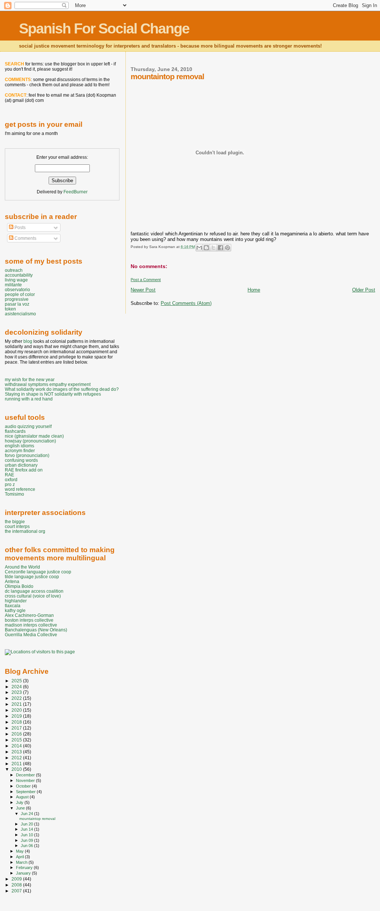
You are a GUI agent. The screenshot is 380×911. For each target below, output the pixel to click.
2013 (17, 751)
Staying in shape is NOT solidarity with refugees (53, 394)
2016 (17, 733)
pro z (10, 484)
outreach (14, 270)
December (26, 775)
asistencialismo (20, 313)
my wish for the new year (30, 379)
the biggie (15, 521)
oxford (11, 479)
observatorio (17, 289)
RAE (9, 474)
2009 (17, 878)
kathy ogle (15, 610)
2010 (17, 769)
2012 (17, 757)
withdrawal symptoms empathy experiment (48, 384)
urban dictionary (21, 465)
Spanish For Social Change (104, 28)
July (20, 802)
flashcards (15, 431)
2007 (17, 890)
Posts (19, 227)
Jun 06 (27, 845)
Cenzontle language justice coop (38, 571)
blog (27, 341)
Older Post (363, 290)
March (22, 862)
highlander (16, 600)
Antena (12, 581)
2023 (17, 692)
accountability (19, 275)
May (20, 851)
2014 (17, 745)
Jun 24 (27, 813)
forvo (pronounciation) (27, 455)
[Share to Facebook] (220, 247)
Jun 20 (27, 824)
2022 (17, 698)
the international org (25, 531)
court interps (17, 526)
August (23, 797)
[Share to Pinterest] (227, 247)
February (25, 867)
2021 (17, 704)
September (26, 791)
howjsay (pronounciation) (30, 440)
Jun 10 (27, 835)
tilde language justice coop (32, 576)
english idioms (19, 445)
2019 (17, 716)
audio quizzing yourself (28, 426)
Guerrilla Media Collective (31, 634)
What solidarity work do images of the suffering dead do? (62, 389)
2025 (17, 680)
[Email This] (199, 247)
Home (254, 290)
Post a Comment (146, 279)
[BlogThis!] (206, 247)
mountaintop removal (37, 819)
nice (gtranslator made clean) (34, 436)
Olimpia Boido (19, 586)
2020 (17, 710)
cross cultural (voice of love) (33, 595)
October (24, 786)
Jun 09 (27, 840)
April (20, 856)
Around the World (22, 566)
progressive (17, 299)
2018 (17, 722)
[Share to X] (213, 247)
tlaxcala (12, 605)
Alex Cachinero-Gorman (29, 615)
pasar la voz (17, 304)
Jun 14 (27, 829)
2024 (17, 686)
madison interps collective (31, 624)
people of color (20, 294)
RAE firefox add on (24, 469)
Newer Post (143, 290)
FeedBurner (75, 191)
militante (13, 284)
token (10, 308)
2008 (17, 884)
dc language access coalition (34, 591)
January (24, 873)
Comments (24, 238)
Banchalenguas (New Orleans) (36, 629)
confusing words (21, 460)
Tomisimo (14, 494)
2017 (17, 727)
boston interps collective (29, 620)
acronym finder (20, 450)
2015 (17, 739)
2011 (17, 763)
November (26, 780)
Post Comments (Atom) (186, 303)
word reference (20, 489)
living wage (16, 279)
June (21, 808)
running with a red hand (29, 398)
